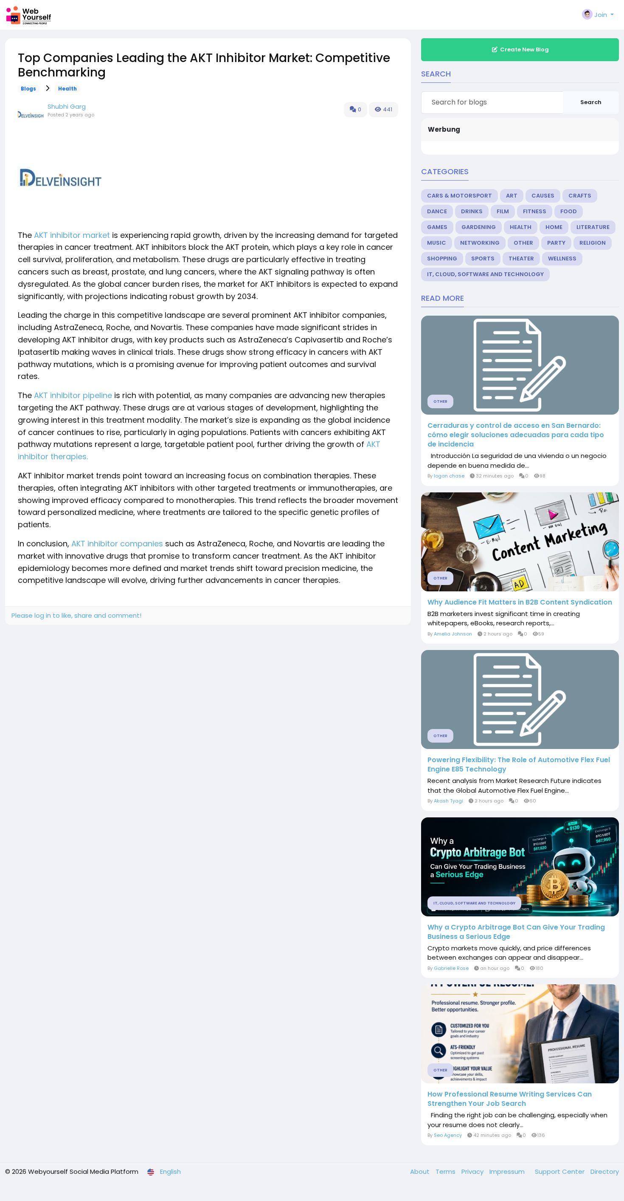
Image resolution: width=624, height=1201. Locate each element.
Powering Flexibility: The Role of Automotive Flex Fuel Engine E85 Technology (518, 764)
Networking (480, 243)
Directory (604, 1171)
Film (503, 211)
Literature (593, 227)
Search (591, 102)
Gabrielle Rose (451, 968)
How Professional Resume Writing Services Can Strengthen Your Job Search (509, 1099)
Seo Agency (448, 1135)
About (420, 1171)
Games (437, 227)
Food (568, 211)
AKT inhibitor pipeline (73, 395)
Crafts (579, 196)
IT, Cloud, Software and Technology (485, 274)
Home (553, 227)
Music (436, 243)
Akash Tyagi (448, 800)
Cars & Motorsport (459, 196)
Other (523, 243)
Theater (521, 258)
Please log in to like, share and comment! (76, 615)
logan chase (449, 475)
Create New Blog (524, 49)
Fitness (534, 211)
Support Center (560, 1171)
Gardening (478, 227)
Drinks (472, 211)
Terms (446, 1171)
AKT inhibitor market (72, 235)
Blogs (28, 88)
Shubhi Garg (67, 106)
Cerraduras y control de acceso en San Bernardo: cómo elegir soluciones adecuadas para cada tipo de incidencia (515, 435)
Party (556, 243)
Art (511, 196)
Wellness (562, 258)
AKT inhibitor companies (117, 543)
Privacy (473, 1171)
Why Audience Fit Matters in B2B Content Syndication (519, 602)
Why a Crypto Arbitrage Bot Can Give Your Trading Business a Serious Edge (516, 932)
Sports (483, 258)
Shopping (442, 258)
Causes (542, 196)
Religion (592, 243)
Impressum (507, 1171)
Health (67, 88)
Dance (437, 211)
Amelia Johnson (453, 633)
